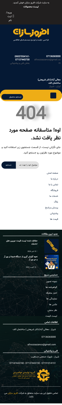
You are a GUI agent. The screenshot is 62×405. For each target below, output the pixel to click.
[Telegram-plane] (39, 15)
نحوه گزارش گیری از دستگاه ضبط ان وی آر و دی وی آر (20, 258)
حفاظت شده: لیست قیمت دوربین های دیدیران (21, 242)
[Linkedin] (43, 15)
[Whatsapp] (33, 15)
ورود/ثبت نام (9, 16)
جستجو (9, 165)
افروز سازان (13, 393)
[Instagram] (36, 15)
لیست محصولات (31, 7)
